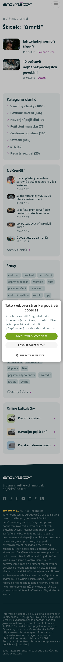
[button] (31, 355)
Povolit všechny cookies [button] (31, 336)
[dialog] (31, 331)
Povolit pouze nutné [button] (31, 345)
